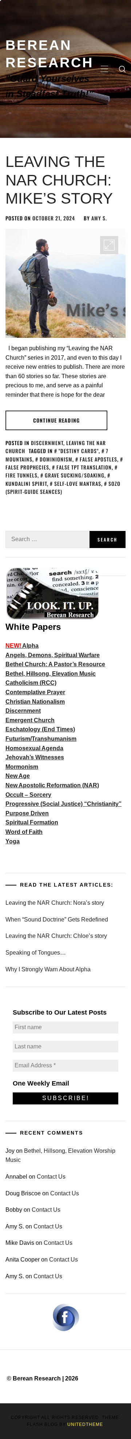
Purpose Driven (27, 813)
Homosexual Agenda (34, 748)
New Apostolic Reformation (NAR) (52, 785)
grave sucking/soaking (74, 475)
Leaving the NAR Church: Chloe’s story (56, 936)
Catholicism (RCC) (30, 683)
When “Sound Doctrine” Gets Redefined (56, 919)
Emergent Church (30, 720)
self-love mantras (77, 483)
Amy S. (99, 218)
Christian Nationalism (35, 702)
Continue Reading (56, 420)
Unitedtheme (85, 1424)
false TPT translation (84, 467)
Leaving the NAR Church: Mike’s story (59, 180)
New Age (17, 776)
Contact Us (51, 1177)
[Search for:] (47, 539)
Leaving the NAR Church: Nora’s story (54, 903)
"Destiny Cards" (79, 451)
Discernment (47, 443)
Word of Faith (24, 832)
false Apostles (98, 459)
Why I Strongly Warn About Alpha (48, 969)
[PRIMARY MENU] (104, 69)
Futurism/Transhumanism (40, 739)
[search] (122, 69)
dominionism (56, 459)
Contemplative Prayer (35, 692)
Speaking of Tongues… (35, 953)
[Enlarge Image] (109, 245)
